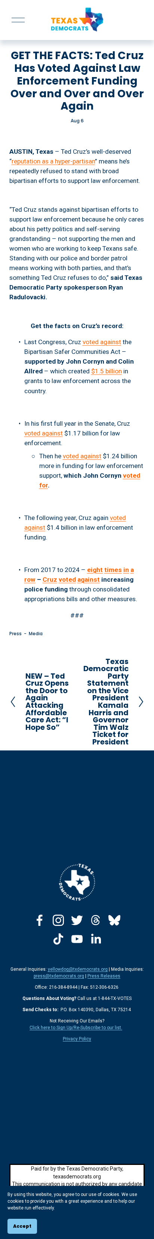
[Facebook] (40, 920)
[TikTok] (58, 939)
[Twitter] (77, 920)
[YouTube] (77, 939)
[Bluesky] (114, 920)
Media (36, 633)
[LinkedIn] (96, 939)
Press (15, 633)
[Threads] (96, 920)
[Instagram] (58, 920)
